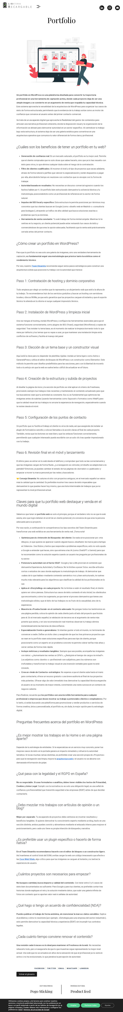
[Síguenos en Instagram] (109, 7)
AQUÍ (20, 1010)
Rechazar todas (91, 1005)
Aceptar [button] (73, 1005)
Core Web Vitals (27, 859)
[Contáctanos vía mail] (117, 7)
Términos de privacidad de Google (36, 1010)
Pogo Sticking (41, 991)
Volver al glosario (27, 974)
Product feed (81, 991)
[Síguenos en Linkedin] (101, 7)
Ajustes (108, 1005)
